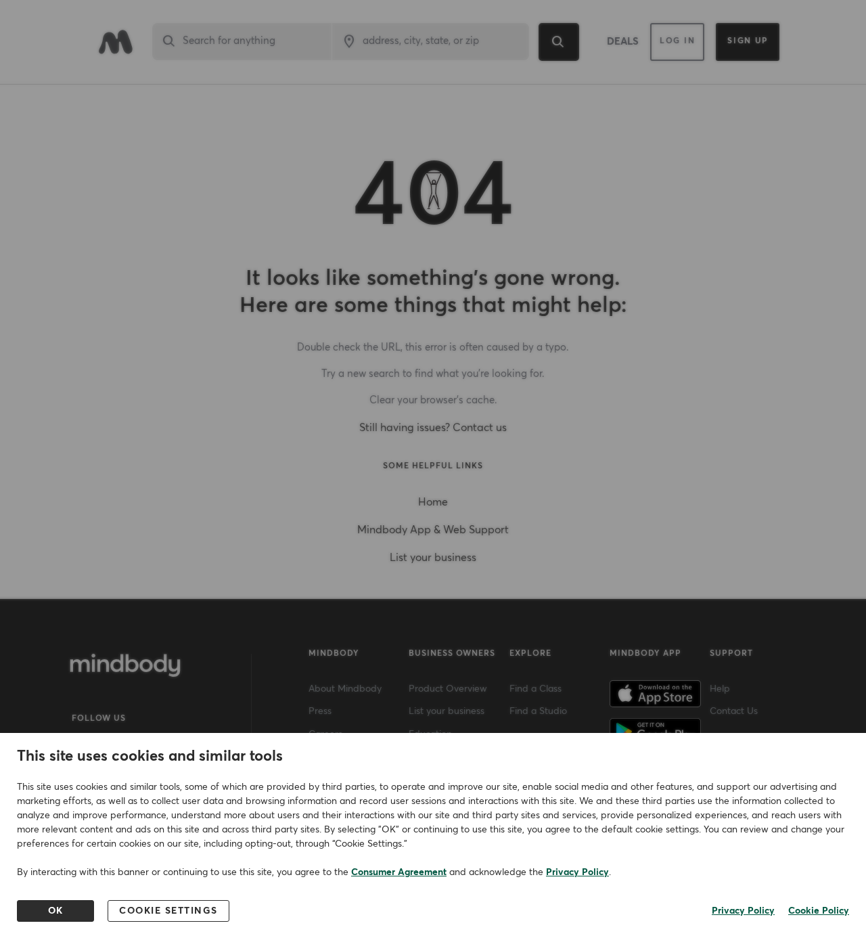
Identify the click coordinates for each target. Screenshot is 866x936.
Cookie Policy (818, 911)
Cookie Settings (168, 911)
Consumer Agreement (399, 872)
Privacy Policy (577, 872)
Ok (56, 911)
